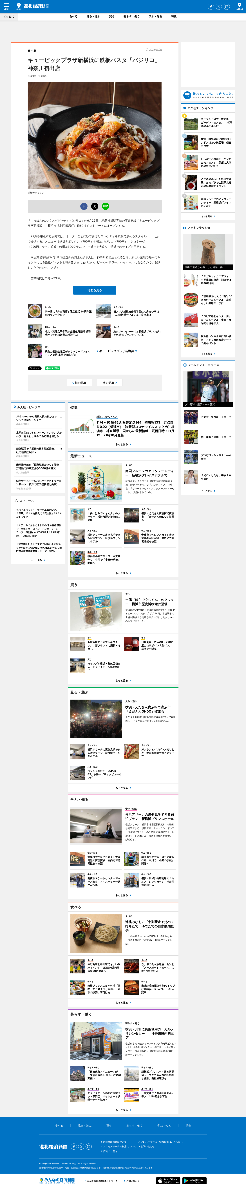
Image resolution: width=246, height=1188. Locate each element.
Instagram (227, 7)
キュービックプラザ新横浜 (116, 351)
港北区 (44, 76)
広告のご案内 (110, 1151)
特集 (174, 16)
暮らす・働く (132, 16)
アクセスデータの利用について (119, 1146)
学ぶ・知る (155, 16)
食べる (74, 16)
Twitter (219, 7)
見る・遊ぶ (93, 16)
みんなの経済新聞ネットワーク (57, 1180)
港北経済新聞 (32, 6)
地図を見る (95, 290)
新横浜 (33, 76)
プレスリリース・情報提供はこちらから (162, 1141)
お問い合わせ (148, 1146)
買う (112, 16)
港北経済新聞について (115, 1141)
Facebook (211, 7)
